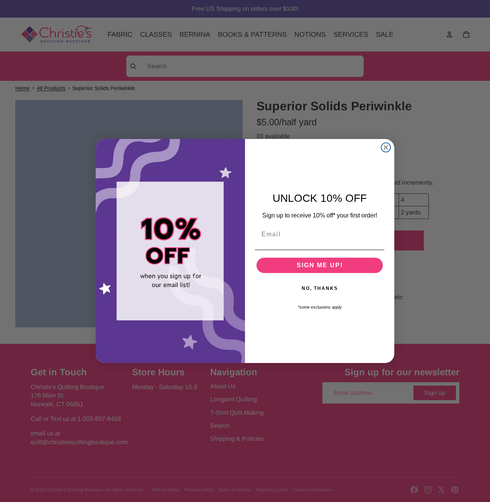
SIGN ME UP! (320, 265)
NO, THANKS (320, 288)
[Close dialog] (385, 147)
